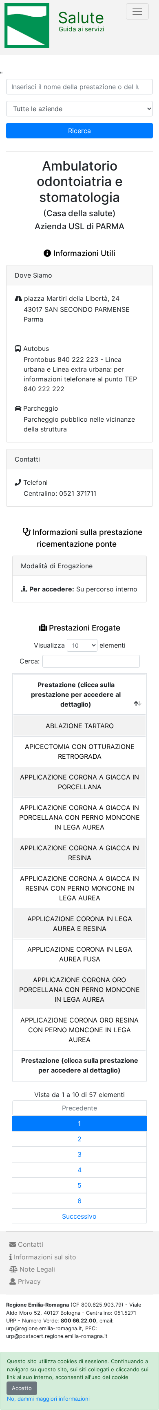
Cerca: (30, 661)
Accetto (22, 1388)
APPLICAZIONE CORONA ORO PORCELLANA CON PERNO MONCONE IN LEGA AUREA (79, 989)
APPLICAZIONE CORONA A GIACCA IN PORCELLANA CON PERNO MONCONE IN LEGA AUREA (79, 817)
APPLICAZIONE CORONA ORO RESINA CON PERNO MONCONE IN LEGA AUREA (79, 1030)
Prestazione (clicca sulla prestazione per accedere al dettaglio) (76, 694)
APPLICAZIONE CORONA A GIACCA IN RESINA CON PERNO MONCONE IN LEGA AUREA (79, 888)
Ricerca (79, 131)
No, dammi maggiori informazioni (48, 1398)
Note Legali (36, 1269)
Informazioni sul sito (44, 1257)
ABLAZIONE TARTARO (80, 726)
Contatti (29, 1244)
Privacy (28, 1281)
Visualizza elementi (80, 645)
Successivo (79, 1216)
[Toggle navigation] (137, 11)
